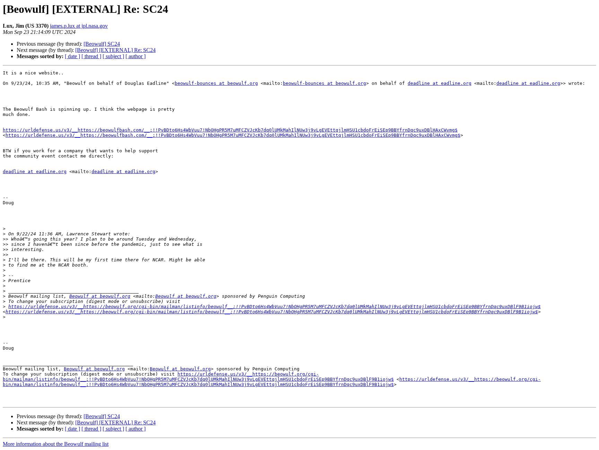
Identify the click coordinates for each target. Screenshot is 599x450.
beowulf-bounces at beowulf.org (216, 83)
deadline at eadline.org (439, 83)
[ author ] (135, 56)
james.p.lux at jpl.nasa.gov (79, 26)
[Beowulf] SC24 (102, 44)
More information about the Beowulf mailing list (55, 444)
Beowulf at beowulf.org (99, 296)
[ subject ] (113, 56)
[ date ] (72, 56)
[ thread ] (91, 56)
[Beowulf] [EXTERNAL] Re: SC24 (115, 50)
